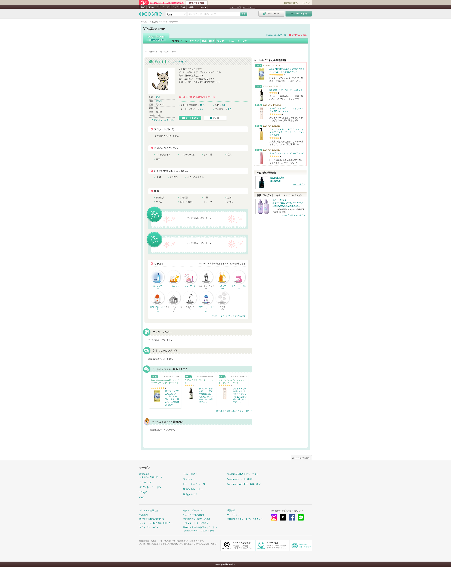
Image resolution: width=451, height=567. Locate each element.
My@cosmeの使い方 (276, 35)
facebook (292, 517)
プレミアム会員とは (148, 510)
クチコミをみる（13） (164, 120)
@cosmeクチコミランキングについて (245, 519)
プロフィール (179, 41)
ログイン (306, 2)
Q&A (183, 7)
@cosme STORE (240, 479)
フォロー (222, 41)
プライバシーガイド (148, 527)
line (301, 517)
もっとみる (298, 184)
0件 (223, 105)
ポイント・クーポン (150, 487)
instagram (274, 517)
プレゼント (189, 479)
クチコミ (194, 41)
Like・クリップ (238, 41)
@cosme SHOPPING (243, 473)
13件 (202, 105)
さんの (197, 97)
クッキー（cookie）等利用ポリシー (156, 523)
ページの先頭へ (302, 458)
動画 (204, 41)
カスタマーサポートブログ (195, 523)
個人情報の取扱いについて (152, 519)
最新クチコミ (190, 494)
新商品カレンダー (193, 489)
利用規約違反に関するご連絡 (197, 519)
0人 (201, 109)
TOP (143, 7)
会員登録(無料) (291, 2)
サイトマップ (233, 514)
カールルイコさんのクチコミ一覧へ (233, 411)
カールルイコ (179, 61)
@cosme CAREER (244, 484)
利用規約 (143, 514)
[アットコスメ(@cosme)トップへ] (150, 15)
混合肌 (159, 101)
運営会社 (231, 510)
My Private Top (299, 35)
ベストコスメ (249, 7)
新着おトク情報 (196, 3)
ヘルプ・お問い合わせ (193, 514)
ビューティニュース (194, 484)
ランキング (153, 7)
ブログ (175, 7)
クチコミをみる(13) (235, 315)
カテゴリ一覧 (235, 7)
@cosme (152, 475)
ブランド (165, 7)
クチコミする (215, 315)
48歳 (158, 97)
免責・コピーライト (192, 510)
